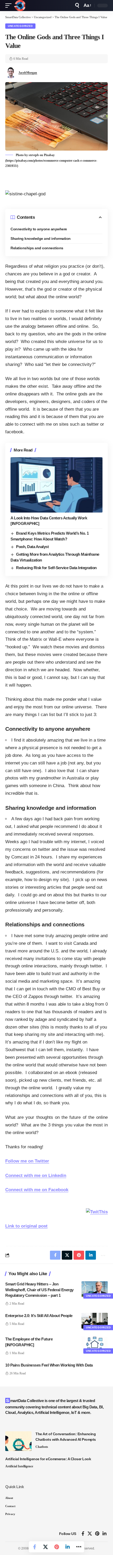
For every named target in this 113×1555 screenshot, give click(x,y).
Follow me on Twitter (27, 1161)
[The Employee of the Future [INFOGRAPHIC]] (94, 1344)
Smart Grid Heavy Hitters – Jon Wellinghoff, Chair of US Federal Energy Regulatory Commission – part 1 (39, 1290)
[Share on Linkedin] (67, 1546)
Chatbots (41, 1447)
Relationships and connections (37, 248)
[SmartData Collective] (19, 5)
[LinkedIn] (104, 1534)
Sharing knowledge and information (41, 238)
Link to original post (26, 1226)
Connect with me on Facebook (36, 1189)
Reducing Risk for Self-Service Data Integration (56, 567)
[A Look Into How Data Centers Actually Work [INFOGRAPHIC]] (56, 485)
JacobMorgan (27, 72)
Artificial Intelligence (19, 1466)
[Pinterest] (97, 1534)
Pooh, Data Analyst (32, 546)
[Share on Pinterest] (56, 1546)
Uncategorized (20, 25)
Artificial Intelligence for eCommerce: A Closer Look (48, 1459)
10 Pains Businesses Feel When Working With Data (49, 1365)
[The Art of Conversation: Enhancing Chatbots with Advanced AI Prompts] (18, 1441)
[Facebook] (83, 1534)
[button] (9, 5)
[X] (89, 1534)
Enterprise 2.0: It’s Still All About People (39, 1315)
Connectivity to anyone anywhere (39, 229)
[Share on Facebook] (34, 1546)
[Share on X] (45, 1546)
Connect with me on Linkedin (35, 1175)
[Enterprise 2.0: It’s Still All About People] (94, 1321)
